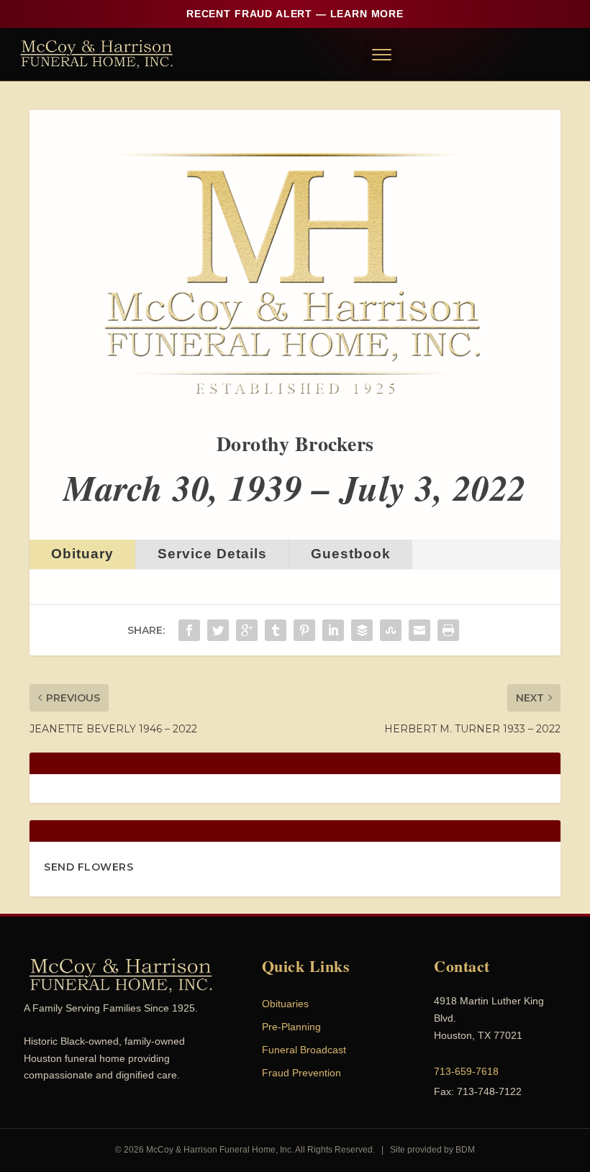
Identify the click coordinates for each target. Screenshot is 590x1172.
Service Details (212, 553)
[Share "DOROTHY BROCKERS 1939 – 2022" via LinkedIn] (333, 630)
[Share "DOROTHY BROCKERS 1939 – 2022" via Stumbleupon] (390, 630)
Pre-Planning (291, 1026)
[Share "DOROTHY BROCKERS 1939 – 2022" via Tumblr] (275, 630)
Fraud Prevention (301, 1072)
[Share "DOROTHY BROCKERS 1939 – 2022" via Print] (448, 630)
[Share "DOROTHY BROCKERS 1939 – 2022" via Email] (419, 630)
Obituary (82, 553)
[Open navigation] (380, 54)
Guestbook (351, 553)
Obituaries (285, 1003)
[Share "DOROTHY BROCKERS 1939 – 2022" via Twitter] (218, 630)
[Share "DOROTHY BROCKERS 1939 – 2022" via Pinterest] (304, 630)
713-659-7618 (466, 1071)
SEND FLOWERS (88, 866)
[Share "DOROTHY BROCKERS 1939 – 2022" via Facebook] (189, 630)
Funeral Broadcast (304, 1049)
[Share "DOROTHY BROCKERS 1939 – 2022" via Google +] (246, 630)
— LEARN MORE (295, 13)
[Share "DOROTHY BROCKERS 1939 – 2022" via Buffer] (362, 630)
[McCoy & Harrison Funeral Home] (97, 54)
